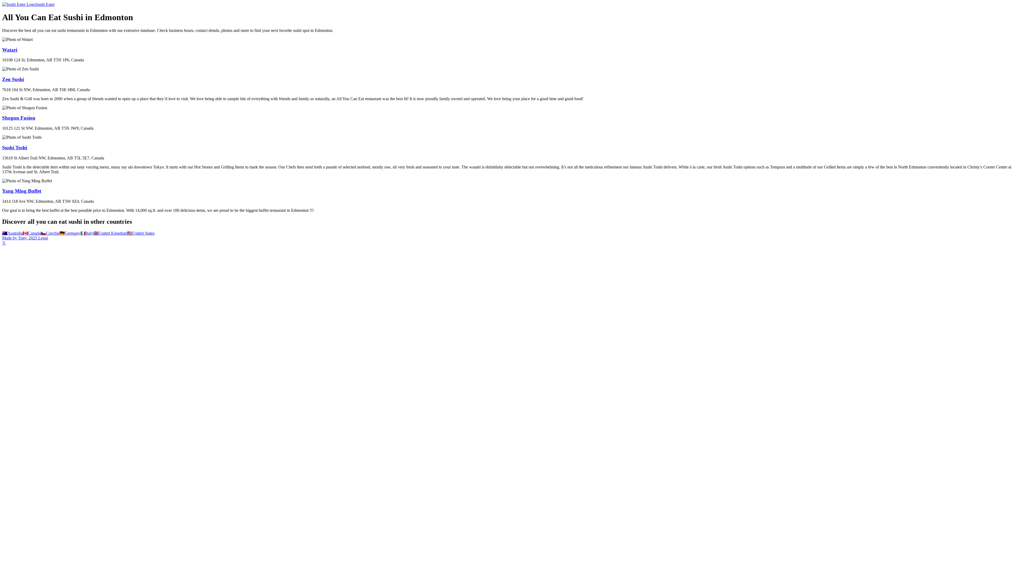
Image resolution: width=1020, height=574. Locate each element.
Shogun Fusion (18, 118)
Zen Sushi (13, 79)
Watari (9, 50)
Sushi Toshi (14, 147)
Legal (42, 238)
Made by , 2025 (19, 238)
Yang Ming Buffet (21, 191)
